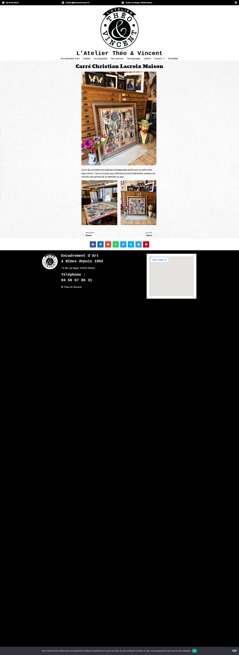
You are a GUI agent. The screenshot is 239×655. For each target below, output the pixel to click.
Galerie (147, 58)
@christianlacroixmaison (111, 170)
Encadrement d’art (70, 58)
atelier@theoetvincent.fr (77, 3)
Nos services (117, 58)
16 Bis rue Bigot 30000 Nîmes (138, 3)
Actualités (173, 58)
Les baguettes (101, 58)
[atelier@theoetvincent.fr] (63, 3)
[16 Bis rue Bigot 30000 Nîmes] (123, 3)
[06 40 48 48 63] (3, 3)
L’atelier (86, 58)
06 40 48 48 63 (12, 3)
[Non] (234, 650)
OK (194, 651)
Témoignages (133, 58)
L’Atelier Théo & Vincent (119, 53)
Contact (158, 58)
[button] (93, 244)
